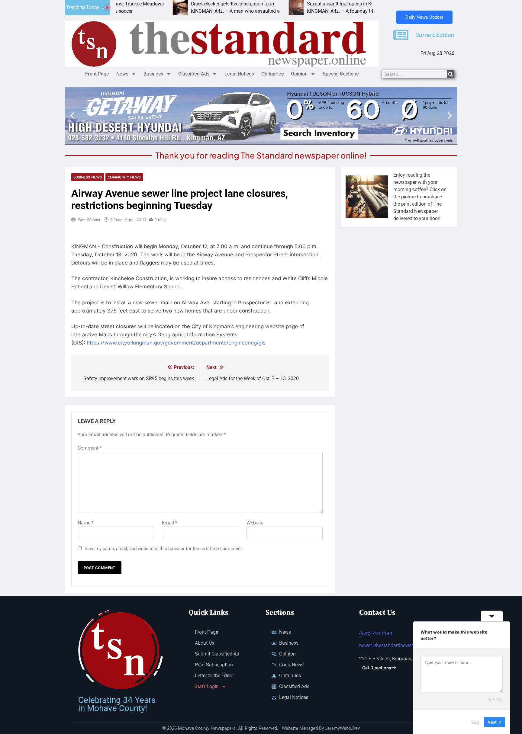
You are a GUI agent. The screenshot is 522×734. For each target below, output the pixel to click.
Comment (90, 448)
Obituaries (272, 74)
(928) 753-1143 (375, 633)
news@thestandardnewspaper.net (395, 645)
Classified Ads (193, 74)
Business (153, 74)
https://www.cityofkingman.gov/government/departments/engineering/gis (176, 343)
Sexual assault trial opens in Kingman (317, 4)
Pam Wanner (89, 219)
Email (169, 523)
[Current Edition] (400, 34)
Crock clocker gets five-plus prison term (202, 4)
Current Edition (434, 35)
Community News (124, 177)
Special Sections (341, 74)
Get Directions (376, 668)
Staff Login (207, 686)
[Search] (450, 74)
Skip (475, 721)
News (122, 74)
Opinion (299, 74)
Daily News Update (424, 17)
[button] (72, 115)
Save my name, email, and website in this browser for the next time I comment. (164, 548)
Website (254, 523)
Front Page (97, 74)
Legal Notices (239, 74)
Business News (87, 177)
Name (86, 523)
